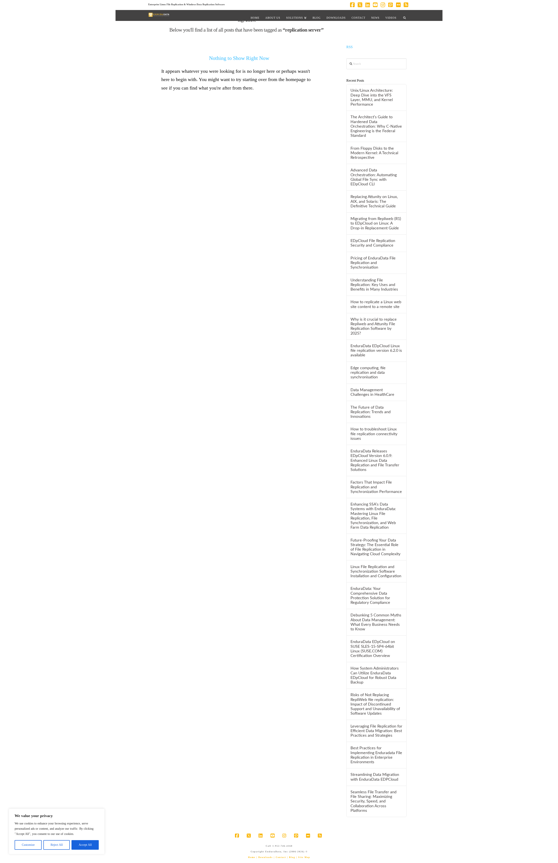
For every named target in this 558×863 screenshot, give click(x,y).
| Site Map (303, 857)
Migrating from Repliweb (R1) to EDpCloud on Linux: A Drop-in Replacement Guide (375, 223)
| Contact (280, 857)
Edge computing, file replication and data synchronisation (368, 372)
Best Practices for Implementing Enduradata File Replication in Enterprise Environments (376, 755)
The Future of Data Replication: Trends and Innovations (370, 412)
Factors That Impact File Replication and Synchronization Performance (376, 487)
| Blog (291, 857)
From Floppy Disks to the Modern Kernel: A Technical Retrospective (374, 153)
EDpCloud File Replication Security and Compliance (372, 243)
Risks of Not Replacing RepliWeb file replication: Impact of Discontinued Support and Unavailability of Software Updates (375, 704)
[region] (57, 831)
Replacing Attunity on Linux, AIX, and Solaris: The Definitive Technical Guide (374, 201)
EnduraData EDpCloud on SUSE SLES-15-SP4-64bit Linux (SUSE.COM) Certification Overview (372, 648)
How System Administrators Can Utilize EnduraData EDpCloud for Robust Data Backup (374, 675)
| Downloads (264, 857)
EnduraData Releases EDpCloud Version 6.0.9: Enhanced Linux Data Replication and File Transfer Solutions (374, 460)
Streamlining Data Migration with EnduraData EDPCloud (374, 777)
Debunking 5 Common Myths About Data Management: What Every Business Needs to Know (375, 622)
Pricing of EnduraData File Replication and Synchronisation (373, 262)
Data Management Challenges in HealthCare (372, 392)
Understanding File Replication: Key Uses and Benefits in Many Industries (374, 284)
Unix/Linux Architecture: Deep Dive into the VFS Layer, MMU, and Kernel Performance (371, 97)
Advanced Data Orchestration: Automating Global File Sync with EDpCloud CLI (373, 177)
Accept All (85, 844)
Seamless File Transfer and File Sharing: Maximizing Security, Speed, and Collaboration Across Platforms (373, 801)
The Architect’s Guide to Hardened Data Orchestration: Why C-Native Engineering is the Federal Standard (376, 126)
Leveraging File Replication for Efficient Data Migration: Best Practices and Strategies (376, 730)
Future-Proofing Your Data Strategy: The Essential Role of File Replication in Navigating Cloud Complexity (375, 547)
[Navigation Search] (404, 15)
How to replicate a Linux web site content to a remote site (375, 304)
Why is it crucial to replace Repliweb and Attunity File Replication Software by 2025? (373, 326)
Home (251, 857)
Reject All (57, 844)
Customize (28, 844)
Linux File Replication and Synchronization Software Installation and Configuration (375, 571)
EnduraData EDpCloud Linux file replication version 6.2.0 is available (376, 350)
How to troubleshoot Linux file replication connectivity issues (373, 433)
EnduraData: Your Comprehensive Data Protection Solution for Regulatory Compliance (370, 595)
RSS (349, 47)
